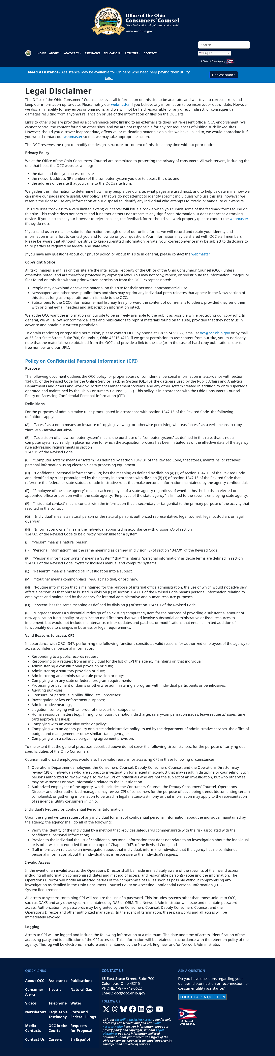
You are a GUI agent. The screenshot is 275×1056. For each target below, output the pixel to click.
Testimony (58, 1016)
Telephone (58, 1003)
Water (75, 1003)
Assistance (92, 53)
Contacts (33, 1030)
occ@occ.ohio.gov (215, 332)
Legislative (58, 1012)
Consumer (34, 989)
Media (31, 1025)
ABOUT (54, 53)
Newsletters (36, 1012)
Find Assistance (223, 75)
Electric (55, 989)
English (207, 53)
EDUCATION (112, 53)
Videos (31, 1003)
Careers (55, 1039)
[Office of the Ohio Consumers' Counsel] (137, 19)
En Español (80, 1039)
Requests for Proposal (81, 1028)
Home (41, 53)
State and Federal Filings (83, 1014)
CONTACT (150, 53)
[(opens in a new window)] (106, 1010)
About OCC (34, 980)
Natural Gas (81, 989)
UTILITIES (131, 53)
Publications (81, 980)
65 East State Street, (120, 978)
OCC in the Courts (58, 1028)
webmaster (120, 104)
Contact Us (35, 1039)
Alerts (30, 994)
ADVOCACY (71, 53)
